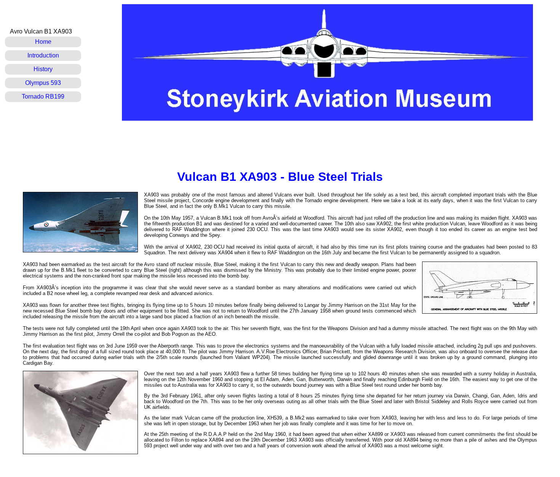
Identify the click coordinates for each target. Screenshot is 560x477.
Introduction (43, 55)
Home (43, 41)
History (43, 69)
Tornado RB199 (43, 96)
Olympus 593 (43, 83)
